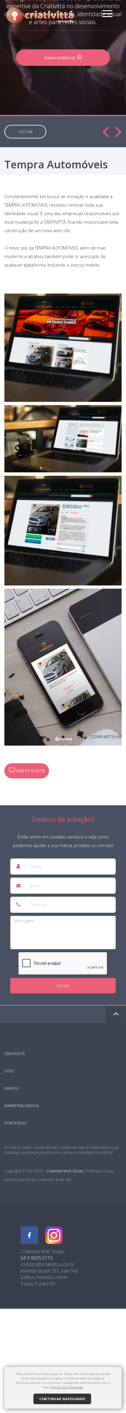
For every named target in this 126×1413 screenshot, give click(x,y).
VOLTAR (25, 131)
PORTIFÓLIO (15, 1123)
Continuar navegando (62, 1399)
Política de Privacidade (67, 1387)
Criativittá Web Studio (65, 1170)
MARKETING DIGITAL (22, 1105)
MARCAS (11, 1088)
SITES (9, 1071)
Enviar (63, 985)
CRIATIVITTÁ (14, 1053)
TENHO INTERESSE (60, 58)
